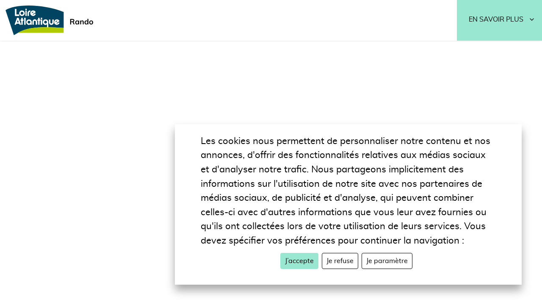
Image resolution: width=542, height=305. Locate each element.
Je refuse (340, 261)
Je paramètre (387, 261)
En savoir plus (496, 19)
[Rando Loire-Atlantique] (52, 20)
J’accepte (299, 261)
